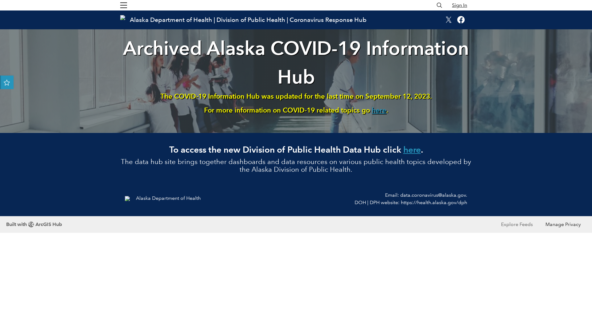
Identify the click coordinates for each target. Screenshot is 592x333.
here (379, 110)
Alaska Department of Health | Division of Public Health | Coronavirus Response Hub (248, 19)
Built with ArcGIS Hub (34, 224)
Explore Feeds (517, 224)
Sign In (459, 5)
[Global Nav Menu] (124, 5)
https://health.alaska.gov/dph (434, 202)
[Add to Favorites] (7, 82)
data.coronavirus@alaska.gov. (433, 195)
